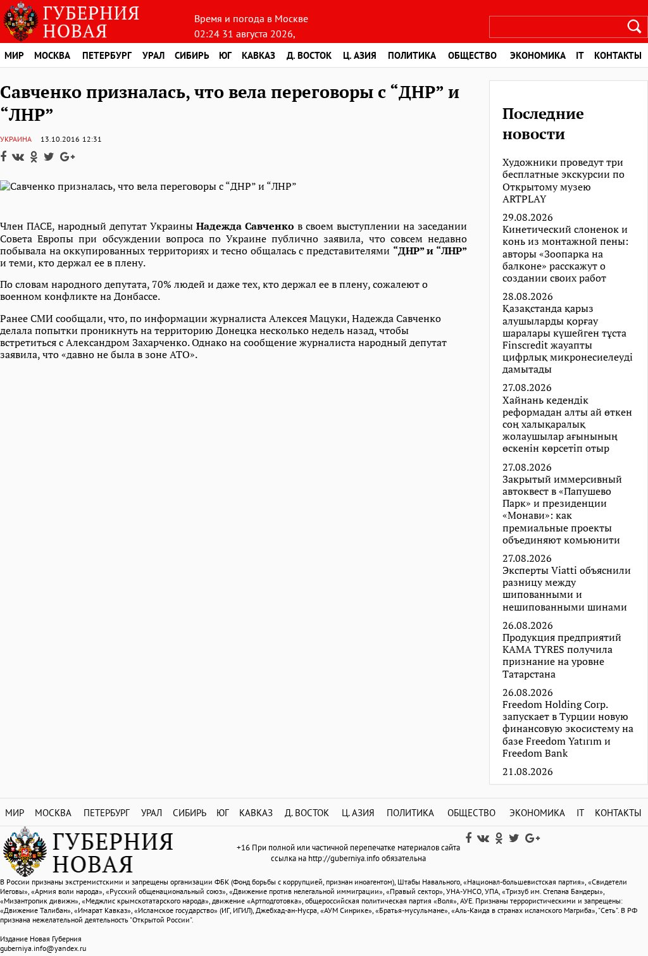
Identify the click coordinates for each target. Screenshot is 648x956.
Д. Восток (309, 55)
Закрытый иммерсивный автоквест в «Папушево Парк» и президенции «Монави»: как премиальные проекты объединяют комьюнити (562, 509)
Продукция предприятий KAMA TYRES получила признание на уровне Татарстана (561, 655)
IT (580, 55)
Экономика (538, 55)
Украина (16, 139)
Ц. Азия (360, 55)
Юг (225, 55)
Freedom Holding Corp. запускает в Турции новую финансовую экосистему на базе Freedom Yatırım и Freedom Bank (567, 728)
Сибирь (192, 55)
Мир (14, 55)
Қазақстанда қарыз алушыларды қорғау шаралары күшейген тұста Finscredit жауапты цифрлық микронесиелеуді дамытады (567, 338)
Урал (153, 55)
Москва (52, 55)
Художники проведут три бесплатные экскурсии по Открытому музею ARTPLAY (563, 180)
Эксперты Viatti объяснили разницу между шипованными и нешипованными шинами (566, 588)
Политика (412, 55)
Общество (472, 55)
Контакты (618, 813)
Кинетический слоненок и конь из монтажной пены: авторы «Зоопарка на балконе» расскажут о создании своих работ (565, 253)
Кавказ (258, 55)
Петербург (107, 55)
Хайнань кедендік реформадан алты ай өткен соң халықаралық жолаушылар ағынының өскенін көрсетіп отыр (567, 424)
